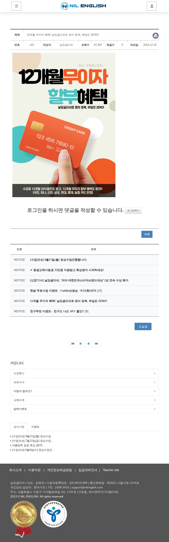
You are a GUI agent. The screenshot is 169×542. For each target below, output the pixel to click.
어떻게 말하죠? (23, 391)
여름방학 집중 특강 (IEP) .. (28, 445)
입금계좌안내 (88, 470)
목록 (147, 234)
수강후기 (19, 373)
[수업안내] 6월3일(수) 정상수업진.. (33, 449)
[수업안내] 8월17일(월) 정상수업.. (32, 436)
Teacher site (111, 470)
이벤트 (35, 426)
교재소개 (19, 400)
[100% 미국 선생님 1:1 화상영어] (83, 6)
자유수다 (19, 382)
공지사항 (19, 426)
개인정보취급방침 (59, 470)
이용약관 (34, 470)
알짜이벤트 (20, 408)
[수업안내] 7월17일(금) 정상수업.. (32, 440)
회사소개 (15, 470)
